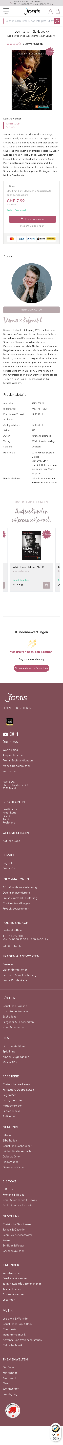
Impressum (10, 771)
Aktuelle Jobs (11, 841)
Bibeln (7, 1135)
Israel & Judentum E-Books (20, 1200)
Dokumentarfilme (14, 1046)
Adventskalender (13, 1294)
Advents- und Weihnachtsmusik (22, 1340)
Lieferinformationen (15, 970)
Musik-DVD (10, 1062)
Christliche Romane (15, 1006)
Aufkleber (9, 1116)
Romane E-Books (13, 1195)
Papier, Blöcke (12, 1111)
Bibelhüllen (10, 1140)
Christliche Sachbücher (17, 1146)
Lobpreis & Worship (15, 1319)
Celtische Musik (13, 1345)
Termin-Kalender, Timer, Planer (22, 1284)
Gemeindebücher (14, 1167)
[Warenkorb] (57, 11)
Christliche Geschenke (17, 1224)
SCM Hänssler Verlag (43, 441)
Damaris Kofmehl (22, 320)
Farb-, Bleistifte (12, 1100)
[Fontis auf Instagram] (11, 734)
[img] (8, 43)
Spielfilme (9, 1051)
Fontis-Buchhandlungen (18, 760)
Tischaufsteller (12, 1289)
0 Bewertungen (33, 44)
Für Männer (10, 1373)
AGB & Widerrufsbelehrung (20, 887)
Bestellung (9, 964)
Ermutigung (10, 1394)
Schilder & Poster (13, 1245)
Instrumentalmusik (14, 1335)
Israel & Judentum (14, 1027)
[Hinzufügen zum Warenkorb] (46, 585)
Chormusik (9, 1329)
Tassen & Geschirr (14, 1230)
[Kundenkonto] (50, 11)
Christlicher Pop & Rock (17, 1324)
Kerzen (7, 1240)
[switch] (56, 1438)
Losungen (9, 1300)
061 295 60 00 (36, 2)
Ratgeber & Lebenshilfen (18, 1022)
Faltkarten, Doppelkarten (18, 1090)
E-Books (8, 1189)
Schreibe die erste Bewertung (31, 668)
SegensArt (9, 1095)
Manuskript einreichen (17, 766)
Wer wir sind (10, 750)
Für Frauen (9, 1367)
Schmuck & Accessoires (17, 1235)
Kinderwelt (9, 1378)
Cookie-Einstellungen (16, 903)
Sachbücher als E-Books (18, 1205)
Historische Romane (15, 1011)
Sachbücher (10, 1017)
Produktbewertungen (16, 909)
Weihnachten (11, 1389)
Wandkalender (12, 1273)
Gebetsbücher (12, 1156)
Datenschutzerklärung (16, 893)
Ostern (7, 1383)
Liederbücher (11, 1162)
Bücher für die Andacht (17, 1151)
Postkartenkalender (15, 1278)
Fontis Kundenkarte (15, 980)
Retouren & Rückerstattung (19, 975)
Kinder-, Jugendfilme (16, 1057)
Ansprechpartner (13, 755)
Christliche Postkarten (16, 1084)
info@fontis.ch (12, 946)
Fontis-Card (10, 868)
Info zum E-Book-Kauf (31, 226)
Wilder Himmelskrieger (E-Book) (28, 567)
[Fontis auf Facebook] (17, 734)
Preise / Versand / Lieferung (20, 898)
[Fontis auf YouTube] (5, 734)
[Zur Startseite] (16, 699)
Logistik (8, 863)
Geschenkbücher (13, 1251)
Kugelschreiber (12, 1106)
